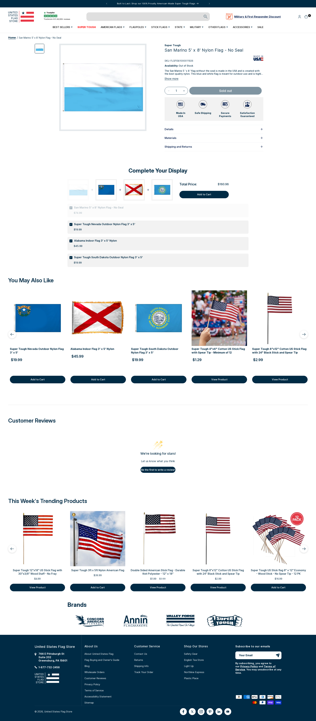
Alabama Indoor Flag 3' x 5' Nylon (95, 240)
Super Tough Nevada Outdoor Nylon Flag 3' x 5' (104, 224)
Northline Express (194, 672)
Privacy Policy (92, 684)
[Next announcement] (209, 3)
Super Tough (173, 45)
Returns (138, 660)
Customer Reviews (95, 678)
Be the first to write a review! (158, 469)
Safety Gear (191, 653)
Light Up (189, 666)
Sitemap (89, 702)
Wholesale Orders (94, 672)
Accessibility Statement (98, 696)
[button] (63, 27)
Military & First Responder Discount (257, 16)
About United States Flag (98, 653)
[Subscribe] (277, 655)
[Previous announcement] (106, 3)
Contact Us (140, 653)
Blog (87, 666)
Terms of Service (94, 690)
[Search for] (205, 16)
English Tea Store (194, 660)
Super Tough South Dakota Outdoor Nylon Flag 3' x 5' (108, 257)
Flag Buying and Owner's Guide (101, 660)
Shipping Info (141, 666)
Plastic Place (191, 678)
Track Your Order (143, 672)
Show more (171, 78)
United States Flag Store (58, 711)
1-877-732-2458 (49, 667)
